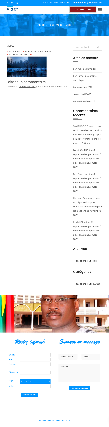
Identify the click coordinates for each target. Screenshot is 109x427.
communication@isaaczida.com (87, 2)
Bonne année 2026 (83, 87)
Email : (12, 354)
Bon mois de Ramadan (84, 68)
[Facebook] (7, 2)
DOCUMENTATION (83, 9)
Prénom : (12, 366)
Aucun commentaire (18, 54)
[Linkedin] (17, 2)
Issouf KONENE (80, 150)
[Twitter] (12, 2)
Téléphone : (13, 374)
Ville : (11, 386)
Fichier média (55, 24)
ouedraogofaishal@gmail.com (38, 51)
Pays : (11, 380)
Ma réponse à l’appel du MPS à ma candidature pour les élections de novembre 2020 (87, 159)
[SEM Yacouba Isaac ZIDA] (17, 9)
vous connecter (27, 86)
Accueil (41, 24)
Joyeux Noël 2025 (82, 94)
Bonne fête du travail (84, 101)
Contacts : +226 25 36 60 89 (56, 2)
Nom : (11, 359)
